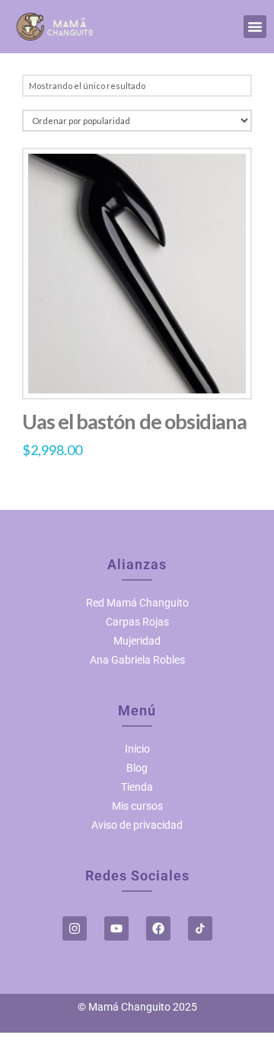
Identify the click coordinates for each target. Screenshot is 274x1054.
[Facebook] (158, 928)
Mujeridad (137, 641)
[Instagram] (74, 928)
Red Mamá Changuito (137, 603)
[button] (255, 26)
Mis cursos (137, 806)
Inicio (137, 749)
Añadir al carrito (137, 371)
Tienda (137, 787)
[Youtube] (116, 928)
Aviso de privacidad (137, 825)
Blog (137, 768)
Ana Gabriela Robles (137, 660)
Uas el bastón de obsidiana (134, 421)
